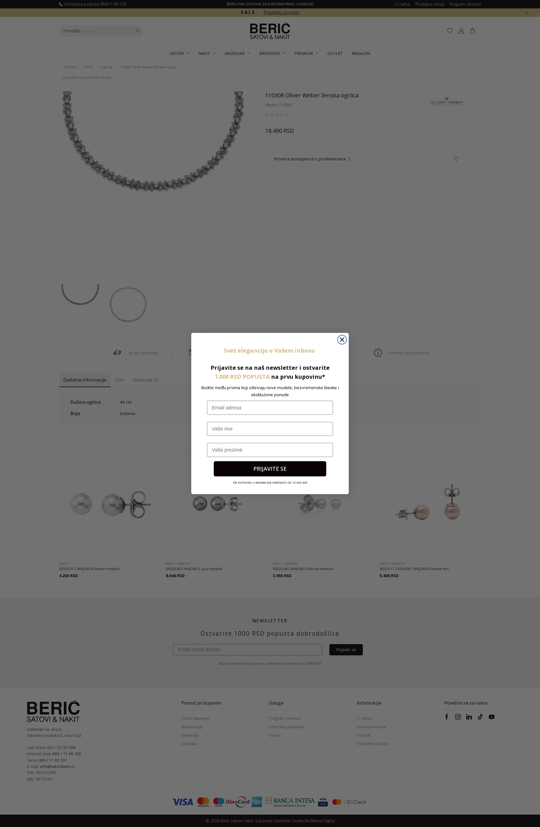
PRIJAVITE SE (270, 468)
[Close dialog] (342, 339)
